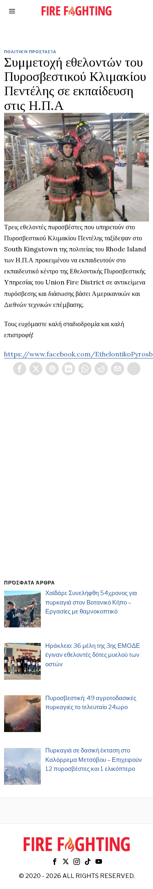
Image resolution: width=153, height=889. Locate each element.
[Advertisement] (76, 487)
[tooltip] (19, 368)
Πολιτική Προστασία (30, 51)
